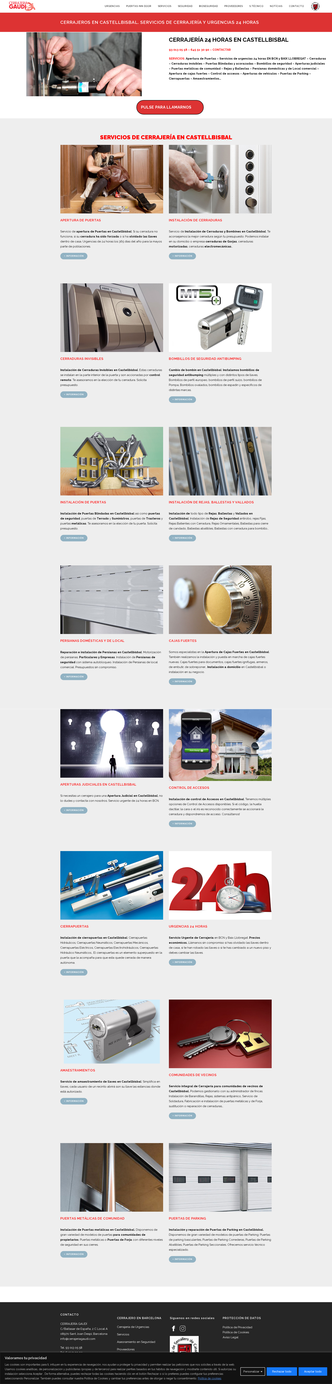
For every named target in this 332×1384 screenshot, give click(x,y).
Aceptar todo (313, 1371)
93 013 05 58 (178, 49)
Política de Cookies (236, 1332)
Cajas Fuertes (183, 641)
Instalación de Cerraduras (195, 220)
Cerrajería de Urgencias (133, 1327)
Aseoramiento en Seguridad (136, 1342)
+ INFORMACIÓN (74, 256)
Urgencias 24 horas (188, 926)
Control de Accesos (189, 788)
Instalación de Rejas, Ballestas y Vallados (211, 502)
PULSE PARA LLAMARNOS (166, 107)
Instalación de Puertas (83, 502)
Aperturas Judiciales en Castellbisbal (98, 784)
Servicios (123, 1334)
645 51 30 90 (200, 49)
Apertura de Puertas (80, 220)
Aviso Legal (230, 1337)
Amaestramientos (77, 1070)
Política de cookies (209, 1378)
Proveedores (125, 1349)
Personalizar (251, 1371)
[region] (166, 1368)
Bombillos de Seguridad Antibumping (205, 359)
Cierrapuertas (74, 926)
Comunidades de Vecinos (193, 1075)
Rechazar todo (281, 1371)
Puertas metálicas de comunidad (92, 1218)
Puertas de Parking (187, 1218)
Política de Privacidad (237, 1327)
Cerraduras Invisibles (81, 359)
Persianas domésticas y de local (92, 641)
